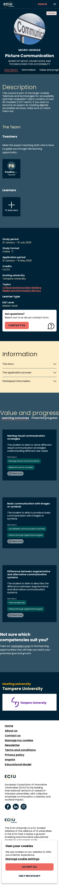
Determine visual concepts (21, 467)
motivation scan (20, 646)
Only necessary (29, 876)
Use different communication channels (27, 528)
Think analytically (17, 602)
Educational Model (18, 764)
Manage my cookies (19, 740)
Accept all (29, 867)
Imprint (10, 759)
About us (11, 731)
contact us (16, 325)
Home (9, 726)
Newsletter (12, 745)
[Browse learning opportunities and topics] (54, 4)
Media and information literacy (21, 290)
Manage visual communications (24, 461)
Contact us (13, 735)
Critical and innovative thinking (21, 287)
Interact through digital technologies (26, 535)
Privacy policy (14, 755)
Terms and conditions (20, 750)
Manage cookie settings (22, 859)
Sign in (42, 4)
